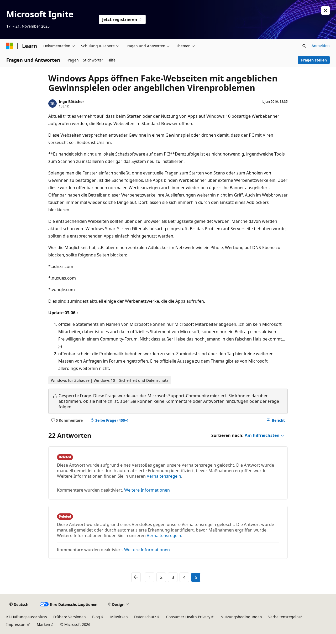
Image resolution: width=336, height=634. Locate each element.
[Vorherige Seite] (136, 577)
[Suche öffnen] (304, 46)
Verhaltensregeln (164, 476)
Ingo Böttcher (71, 101)
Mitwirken (119, 616)
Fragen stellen (314, 60)
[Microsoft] (9, 46)
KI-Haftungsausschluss (26, 616)
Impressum (16, 624)
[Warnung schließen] (325, 10)
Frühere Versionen (69, 616)
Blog (96, 616)
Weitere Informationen (147, 490)
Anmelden (321, 45)
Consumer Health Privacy (188, 616)
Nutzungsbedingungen (241, 616)
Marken (43, 624)
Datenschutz (145, 616)
